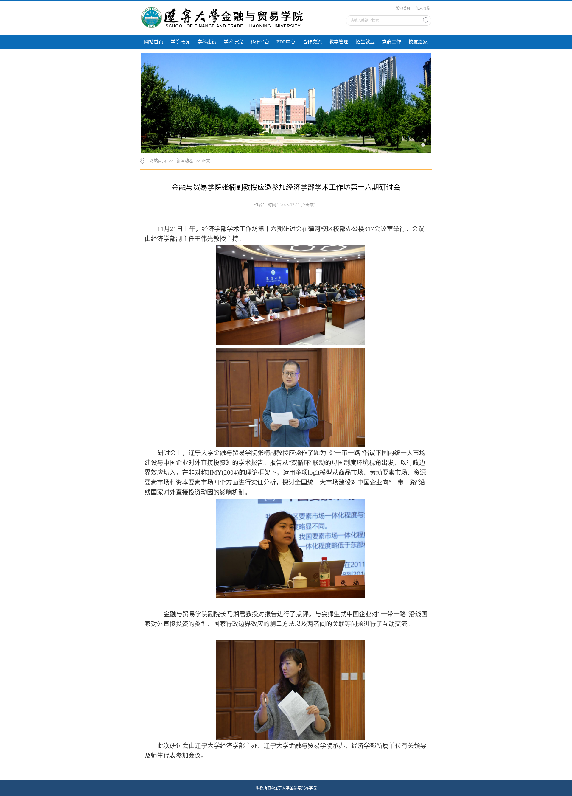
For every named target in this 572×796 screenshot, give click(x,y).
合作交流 (312, 41)
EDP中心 (285, 41)
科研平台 (259, 41)
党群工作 (391, 41)
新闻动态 (184, 160)
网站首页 (153, 41)
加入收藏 (423, 8)
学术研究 (233, 41)
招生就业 (365, 41)
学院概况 (180, 41)
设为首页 (403, 8)
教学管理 (338, 41)
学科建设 (206, 41)
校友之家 (418, 41)
